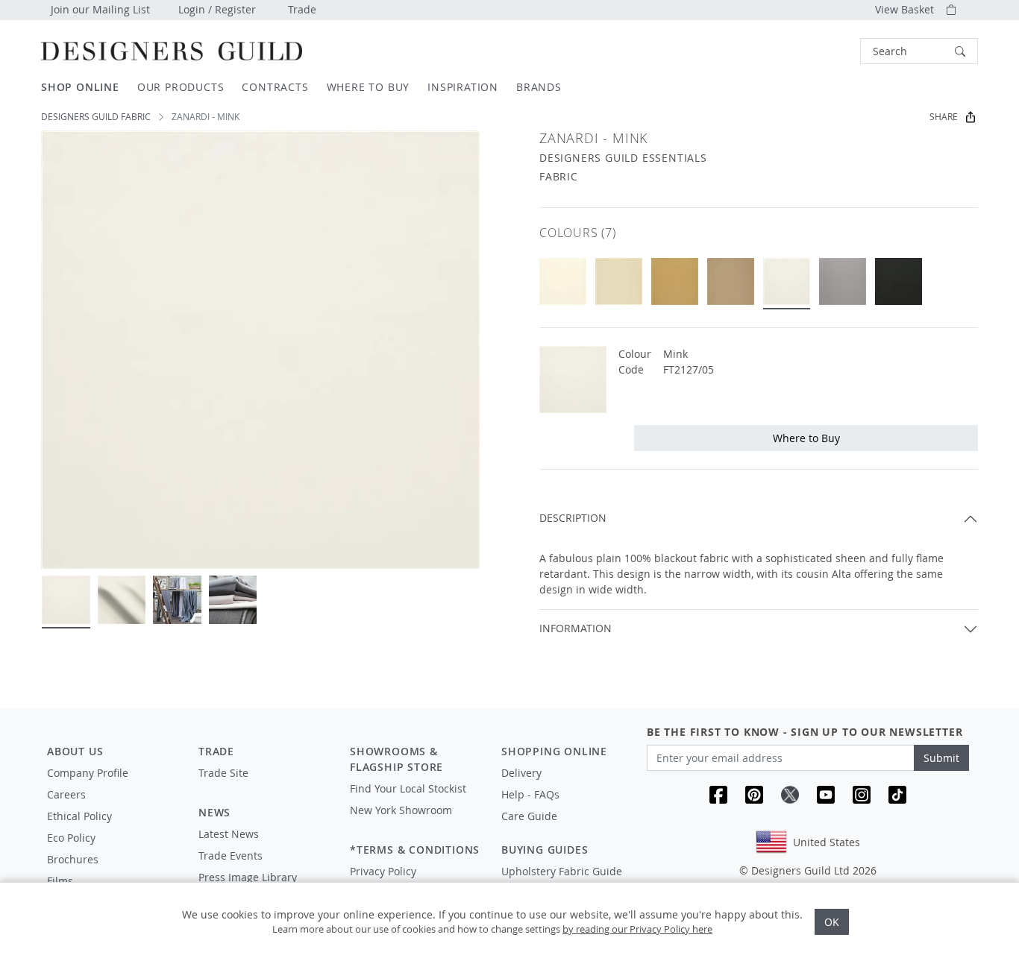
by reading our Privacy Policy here (637, 929)
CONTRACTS (275, 87)
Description (572, 518)
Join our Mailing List (100, 9)
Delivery (521, 773)
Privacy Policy (383, 871)
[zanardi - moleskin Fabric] (730, 281)
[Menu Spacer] (263, 787)
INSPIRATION (462, 87)
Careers (66, 794)
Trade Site (223, 773)
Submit (941, 758)
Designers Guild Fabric (96, 116)
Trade (302, 9)
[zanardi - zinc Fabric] (842, 281)
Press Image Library (247, 877)
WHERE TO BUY (368, 87)
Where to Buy (806, 438)
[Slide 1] (66, 600)
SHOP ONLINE (80, 87)
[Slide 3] (177, 600)
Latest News (228, 834)
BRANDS (539, 87)
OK (831, 922)
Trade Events (230, 855)
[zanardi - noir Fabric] (898, 281)
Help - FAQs (530, 794)
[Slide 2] (122, 600)
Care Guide (529, 816)
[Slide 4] (233, 600)
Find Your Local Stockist (408, 788)
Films (60, 881)
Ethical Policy (79, 816)
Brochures (72, 859)
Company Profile (87, 773)
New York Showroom (401, 810)
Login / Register (217, 9)
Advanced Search (826, 51)
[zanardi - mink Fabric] (786, 281)
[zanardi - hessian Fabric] (618, 281)
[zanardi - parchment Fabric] (562, 281)
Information (575, 628)
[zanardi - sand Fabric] (674, 281)
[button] (919, 51)
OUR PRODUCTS (181, 87)
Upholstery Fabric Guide (561, 871)
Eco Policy (71, 838)
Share (943, 116)
